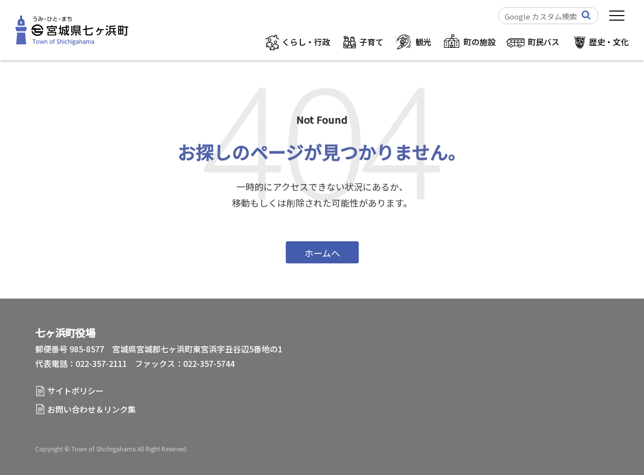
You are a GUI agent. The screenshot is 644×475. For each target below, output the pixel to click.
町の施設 (479, 42)
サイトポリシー (75, 391)
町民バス (543, 42)
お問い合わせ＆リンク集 (91, 409)
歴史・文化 (609, 42)
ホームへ (322, 252)
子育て (371, 42)
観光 (424, 42)
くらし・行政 (306, 42)
